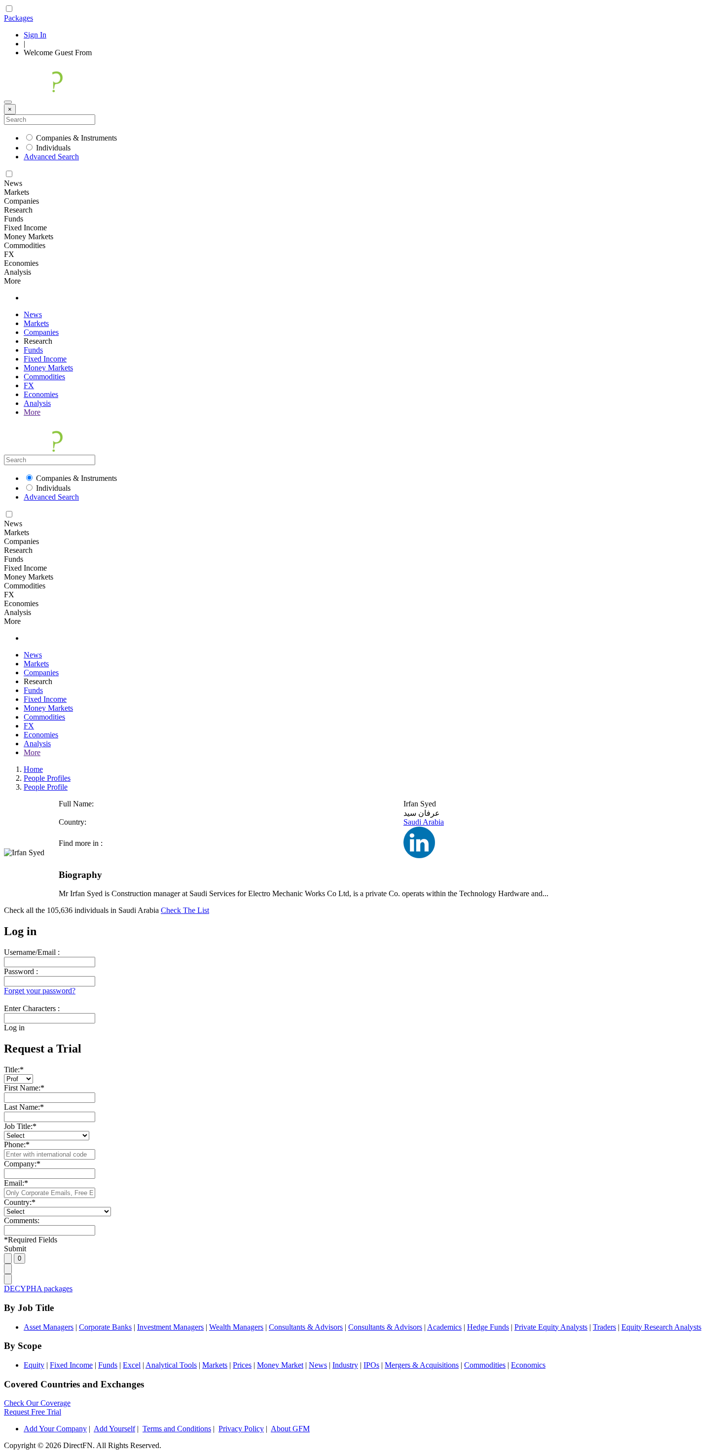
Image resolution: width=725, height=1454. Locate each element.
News (33, 314)
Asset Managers (48, 1327)
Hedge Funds (488, 1327)
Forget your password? (39, 990)
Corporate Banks (105, 1327)
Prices (242, 1365)
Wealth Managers (236, 1327)
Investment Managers (170, 1327)
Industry (345, 1365)
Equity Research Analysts (661, 1327)
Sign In (35, 35)
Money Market (280, 1365)
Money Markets (48, 368)
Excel (132, 1365)
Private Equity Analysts (550, 1327)
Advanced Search (51, 156)
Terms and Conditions (177, 1428)
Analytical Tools (171, 1365)
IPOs (371, 1365)
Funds (33, 350)
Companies (41, 332)
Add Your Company (55, 1428)
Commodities (44, 376)
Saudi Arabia (423, 822)
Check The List (185, 910)
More (32, 412)
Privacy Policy (241, 1428)
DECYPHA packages (38, 1288)
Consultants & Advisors (306, 1327)
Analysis (37, 403)
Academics (444, 1327)
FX (29, 385)
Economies (41, 394)
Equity (34, 1365)
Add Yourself (114, 1428)
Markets (36, 323)
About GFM (290, 1428)
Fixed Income (45, 359)
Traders (604, 1327)
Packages (18, 18)
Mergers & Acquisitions (422, 1365)
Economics (528, 1365)
